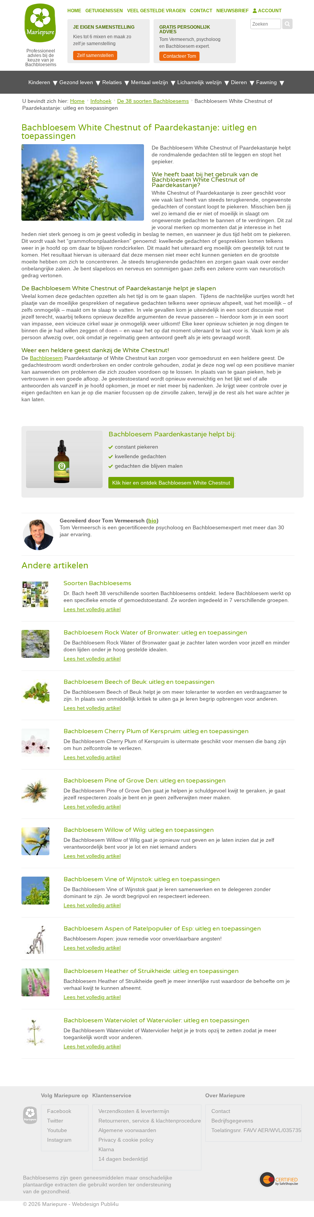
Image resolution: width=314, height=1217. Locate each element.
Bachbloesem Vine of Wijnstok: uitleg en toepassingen (142, 879)
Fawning (267, 82)
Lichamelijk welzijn (200, 82)
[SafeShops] (278, 1179)
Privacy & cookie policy (126, 1140)
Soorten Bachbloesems (97, 583)
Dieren (240, 82)
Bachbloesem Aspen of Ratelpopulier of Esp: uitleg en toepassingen (162, 928)
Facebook (59, 1111)
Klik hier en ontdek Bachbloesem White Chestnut (171, 483)
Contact (201, 10)
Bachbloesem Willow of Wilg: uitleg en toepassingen (139, 830)
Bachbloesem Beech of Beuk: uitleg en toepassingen (139, 682)
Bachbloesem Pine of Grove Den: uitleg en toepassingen (145, 780)
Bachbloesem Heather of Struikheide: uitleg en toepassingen (151, 971)
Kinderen (40, 82)
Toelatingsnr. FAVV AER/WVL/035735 (256, 1130)
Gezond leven (77, 82)
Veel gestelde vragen (156, 10)
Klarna (106, 1149)
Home (74, 10)
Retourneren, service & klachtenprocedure (149, 1121)
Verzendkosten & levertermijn (133, 1111)
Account (269, 10)
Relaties (112, 82)
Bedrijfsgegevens (232, 1121)
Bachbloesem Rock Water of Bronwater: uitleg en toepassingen (155, 632)
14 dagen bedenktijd (123, 1159)
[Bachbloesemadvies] (30, 1115)
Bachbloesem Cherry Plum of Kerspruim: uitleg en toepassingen (156, 731)
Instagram (59, 1140)
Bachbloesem (46, 358)
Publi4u (110, 1204)
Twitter (55, 1121)
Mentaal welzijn (150, 82)
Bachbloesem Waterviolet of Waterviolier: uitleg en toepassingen (156, 1020)
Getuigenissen (104, 10)
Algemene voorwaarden (127, 1130)
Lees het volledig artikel (92, 609)
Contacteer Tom (179, 56)
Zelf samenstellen (95, 55)
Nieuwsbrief (232, 10)
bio (152, 520)
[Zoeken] (287, 23)
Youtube (57, 1130)
